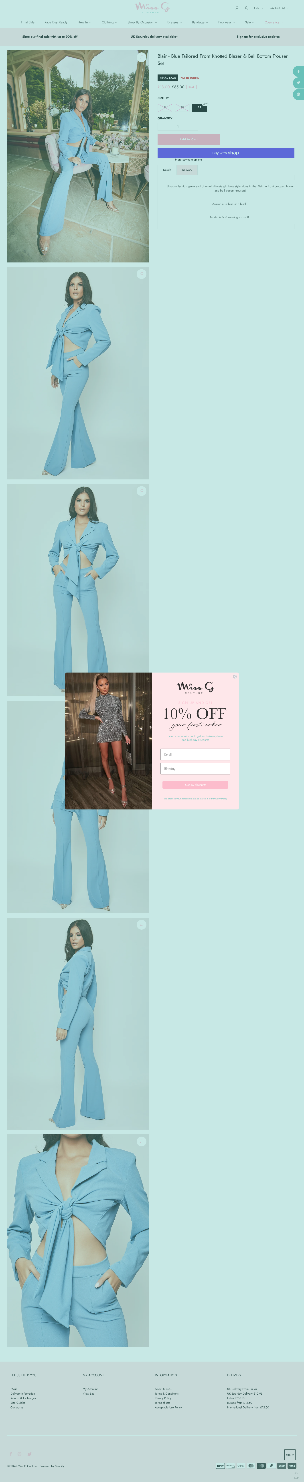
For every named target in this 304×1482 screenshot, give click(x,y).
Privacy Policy (220, 798)
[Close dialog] (235, 676)
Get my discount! (195, 785)
